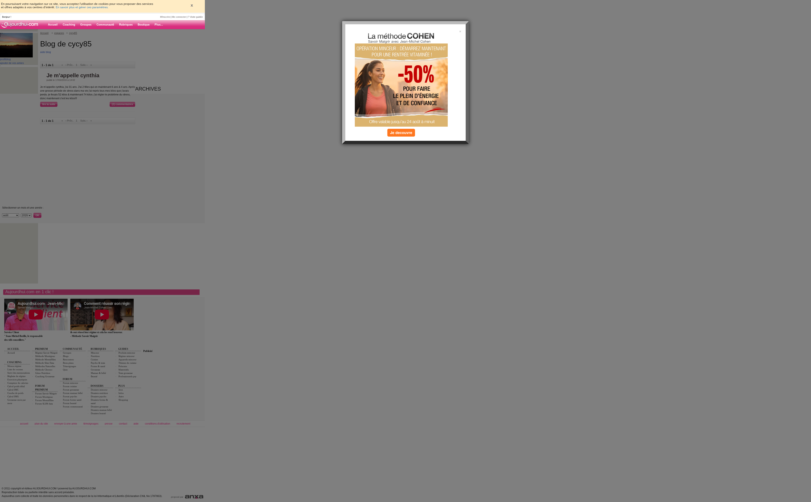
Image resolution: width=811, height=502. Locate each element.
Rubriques (126, 24)
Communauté (105, 24)
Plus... (159, 24)
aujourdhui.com (21, 24)
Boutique (144, 24)
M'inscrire (165, 17)
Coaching (69, 24)
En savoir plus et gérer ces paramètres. (82, 7)
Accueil (53, 24)
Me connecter (179, 17)
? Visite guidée (195, 17)
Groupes (85, 24)
